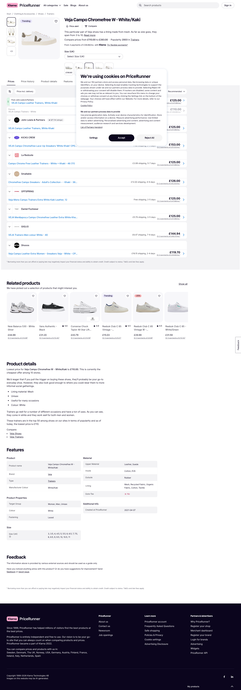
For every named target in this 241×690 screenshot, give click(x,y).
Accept (121, 137)
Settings (93, 137)
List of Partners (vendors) (92, 127)
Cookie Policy (86, 105)
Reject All (149, 137)
